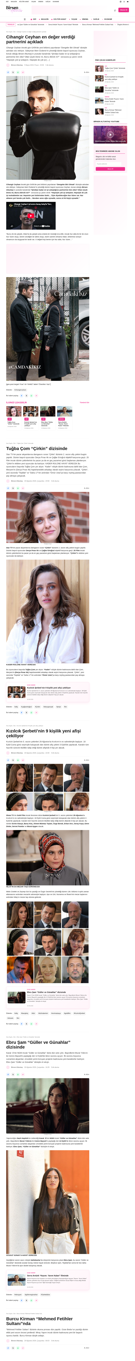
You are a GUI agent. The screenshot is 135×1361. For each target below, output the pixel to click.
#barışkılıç (24, 1013)
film (65, 707)
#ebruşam (17, 1294)
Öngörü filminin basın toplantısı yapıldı (96, 24)
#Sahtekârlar (45, 1294)
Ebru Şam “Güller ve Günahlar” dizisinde (47, 423)
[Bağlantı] (23, 72)
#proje (58, 707)
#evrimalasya (56, 1013)
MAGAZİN (14, 1)
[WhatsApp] (18, 72)
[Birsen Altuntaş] (14, 9)
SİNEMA (40, 1)
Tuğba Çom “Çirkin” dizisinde (13, 423)
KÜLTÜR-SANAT (24, 1)
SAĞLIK (48, 1)
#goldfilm (67, 1013)
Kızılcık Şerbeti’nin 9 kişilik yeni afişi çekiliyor (30, 423)
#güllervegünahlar (31, 1294)
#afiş (16, 707)
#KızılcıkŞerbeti (79, 1013)
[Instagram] (120, 1)
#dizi (33, 1013)
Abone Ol (123, 10)
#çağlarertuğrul (26, 707)
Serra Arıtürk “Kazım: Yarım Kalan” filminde (29, 24)
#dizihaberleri (43, 1013)
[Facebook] (8, 72)
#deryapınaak (48, 707)
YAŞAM (33, 1)
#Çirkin (37, 707)
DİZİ (7, 1)
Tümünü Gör (84, 402)
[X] (124, 1)
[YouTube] (127, 1)
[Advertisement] (69, 10)
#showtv (10, 1018)
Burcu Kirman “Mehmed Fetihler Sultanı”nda (63, 24)
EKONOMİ (56, 1)
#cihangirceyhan (20, 390)
